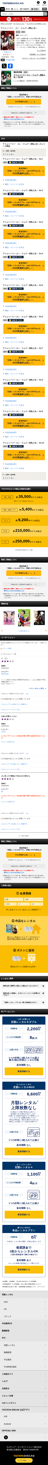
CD (9, 9)
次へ (12, 154)
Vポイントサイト (9, 1403)
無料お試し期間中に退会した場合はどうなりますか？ (21, 986)
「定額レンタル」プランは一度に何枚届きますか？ (20, 1002)
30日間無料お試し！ (23, 102)
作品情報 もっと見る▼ (38, 54)
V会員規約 (12, 1281)
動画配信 (36, 9)
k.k (2, 791)
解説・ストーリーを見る (14, 184)
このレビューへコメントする (10, 709)
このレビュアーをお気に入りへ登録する (14, 704)
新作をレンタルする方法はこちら (14, 119)
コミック (16, 9)
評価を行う (7, 52)
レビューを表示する (8, 742)
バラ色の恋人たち (24, 631)
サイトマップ (41, 1287)
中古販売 (7, 1359)
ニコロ (3, 731)
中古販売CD (25, 9)
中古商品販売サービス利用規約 (11, 1284)
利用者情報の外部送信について (27, 1287)
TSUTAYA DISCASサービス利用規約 (26, 1281)
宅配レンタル (9, 1345)
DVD (2, 9)
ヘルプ (5, 1381)
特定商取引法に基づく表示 (9, 1287)
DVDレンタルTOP (6, 23)
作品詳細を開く (11, 180)
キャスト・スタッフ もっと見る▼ (34, 58)
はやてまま (5, 673)
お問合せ (5, 1388)
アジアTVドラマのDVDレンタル (36, 23)
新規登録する (24, 1071)
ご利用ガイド (7, 1374)
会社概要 (4, 1281)
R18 (44, 9)
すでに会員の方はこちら (33, 106)
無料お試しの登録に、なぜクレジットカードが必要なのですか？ (21, 994)
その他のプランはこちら (15, 106)
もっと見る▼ (41, 50)
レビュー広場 (7, 1395)
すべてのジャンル (19, 23)
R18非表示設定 (10, 1366)
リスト (38, 5)
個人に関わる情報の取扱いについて (31, 1284)
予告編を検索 (10, 60)
